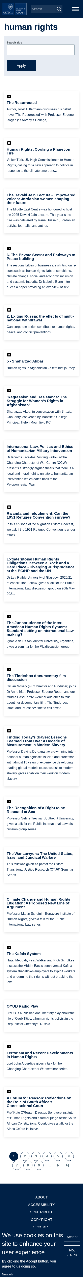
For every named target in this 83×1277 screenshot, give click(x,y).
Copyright (41, 1220)
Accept (72, 1237)
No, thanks (71, 1252)
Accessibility (41, 1205)
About (41, 1197)
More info (7, 1274)
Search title (14, 42)
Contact (41, 1227)
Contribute (41, 1212)
